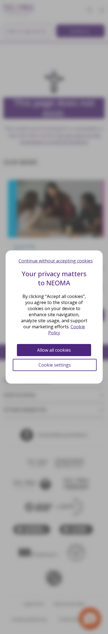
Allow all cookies (54, 350)
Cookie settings (54, 365)
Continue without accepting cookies (56, 261)
